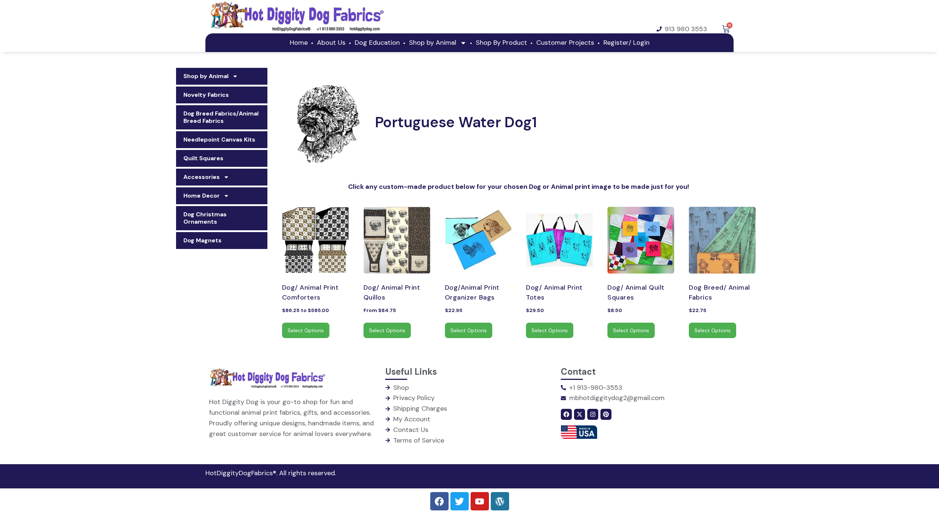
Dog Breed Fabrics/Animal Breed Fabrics (221, 117)
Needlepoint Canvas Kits (219, 139)
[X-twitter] (579, 414)
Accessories (201, 177)
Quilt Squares (203, 158)
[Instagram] (592, 414)
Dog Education (377, 42)
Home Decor (201, 195)
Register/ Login (904, 9)
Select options (306, 330)
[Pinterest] (605, 414)
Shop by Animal (432, 42)
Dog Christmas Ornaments (205, 217)
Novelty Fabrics (206, 95)
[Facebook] (566, 414)
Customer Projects (565, 42)
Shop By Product (501, 42)
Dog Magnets (202, 240)
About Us (331, 42)
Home (299, 42)
